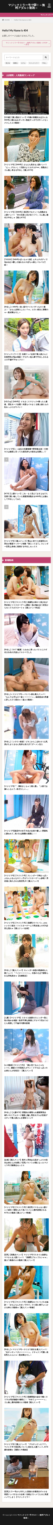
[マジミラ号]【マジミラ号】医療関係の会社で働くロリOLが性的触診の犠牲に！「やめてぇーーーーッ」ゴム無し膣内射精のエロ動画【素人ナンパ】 (26, 1399)
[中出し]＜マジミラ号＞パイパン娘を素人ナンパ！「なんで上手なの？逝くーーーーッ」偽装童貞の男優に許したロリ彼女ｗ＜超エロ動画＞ (26, 697)
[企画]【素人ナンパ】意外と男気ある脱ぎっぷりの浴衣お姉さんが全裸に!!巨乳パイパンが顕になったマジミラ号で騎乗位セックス (26, 1162)
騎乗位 (15, 63)
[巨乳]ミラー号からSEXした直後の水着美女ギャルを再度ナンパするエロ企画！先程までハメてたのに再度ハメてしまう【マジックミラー (26, 1494)
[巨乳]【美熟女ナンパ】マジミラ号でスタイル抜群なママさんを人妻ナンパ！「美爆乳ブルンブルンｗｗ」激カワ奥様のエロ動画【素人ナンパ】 (26, 1257)
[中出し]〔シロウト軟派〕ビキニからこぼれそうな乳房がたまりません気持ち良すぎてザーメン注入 (26, 743)
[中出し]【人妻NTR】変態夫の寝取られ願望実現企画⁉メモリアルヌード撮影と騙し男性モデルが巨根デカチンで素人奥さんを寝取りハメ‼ (25, 1115)
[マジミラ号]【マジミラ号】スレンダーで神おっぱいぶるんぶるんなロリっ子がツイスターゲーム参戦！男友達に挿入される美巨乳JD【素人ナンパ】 (26, 878)
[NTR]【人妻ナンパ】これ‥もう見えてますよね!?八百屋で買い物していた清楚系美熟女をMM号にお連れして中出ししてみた (26, 496)
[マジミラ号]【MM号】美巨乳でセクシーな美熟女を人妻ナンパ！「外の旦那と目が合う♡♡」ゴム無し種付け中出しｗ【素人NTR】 (26, 215)
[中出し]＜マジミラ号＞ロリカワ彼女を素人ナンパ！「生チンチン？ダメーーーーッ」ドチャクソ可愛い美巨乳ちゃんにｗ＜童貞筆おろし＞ (26, 1352)
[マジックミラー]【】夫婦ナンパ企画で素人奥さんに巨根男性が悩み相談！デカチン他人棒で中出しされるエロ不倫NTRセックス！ (26, 357)
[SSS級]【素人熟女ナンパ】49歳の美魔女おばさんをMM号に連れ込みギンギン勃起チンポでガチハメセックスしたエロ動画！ (26, 120)
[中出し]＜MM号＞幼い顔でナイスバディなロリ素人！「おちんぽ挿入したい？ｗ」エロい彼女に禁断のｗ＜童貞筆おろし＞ (26, 309)
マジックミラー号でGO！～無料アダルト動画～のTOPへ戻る (26, 43)
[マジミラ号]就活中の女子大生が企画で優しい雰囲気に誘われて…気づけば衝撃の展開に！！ (26, 832)
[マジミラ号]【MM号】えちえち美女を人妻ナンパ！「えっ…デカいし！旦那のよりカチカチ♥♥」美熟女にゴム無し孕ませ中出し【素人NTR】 (26, 167)
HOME (7, 20)
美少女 (8, 63)
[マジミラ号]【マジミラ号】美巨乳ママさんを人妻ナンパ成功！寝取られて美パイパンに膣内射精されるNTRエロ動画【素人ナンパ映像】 (26, 1210)
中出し (44, 63)
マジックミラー (34, 63)
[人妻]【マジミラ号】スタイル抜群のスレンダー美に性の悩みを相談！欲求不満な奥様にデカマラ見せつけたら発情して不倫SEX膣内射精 (26, 1020)
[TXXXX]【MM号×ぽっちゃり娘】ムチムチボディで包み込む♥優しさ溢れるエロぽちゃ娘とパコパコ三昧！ (25, 262)
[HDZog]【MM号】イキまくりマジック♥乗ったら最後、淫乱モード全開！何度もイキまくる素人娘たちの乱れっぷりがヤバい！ (26, 404)
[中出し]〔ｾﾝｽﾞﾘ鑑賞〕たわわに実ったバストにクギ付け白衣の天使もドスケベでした (25, 650)
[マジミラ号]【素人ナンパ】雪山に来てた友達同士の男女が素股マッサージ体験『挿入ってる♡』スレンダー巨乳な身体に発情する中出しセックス (26, 544)
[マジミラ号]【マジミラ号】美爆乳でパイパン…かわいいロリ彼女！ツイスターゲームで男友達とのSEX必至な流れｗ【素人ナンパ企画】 (26, 925)
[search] (46, 57)
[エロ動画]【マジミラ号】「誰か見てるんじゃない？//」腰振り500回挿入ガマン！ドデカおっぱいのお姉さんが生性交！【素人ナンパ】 (25, 1068)
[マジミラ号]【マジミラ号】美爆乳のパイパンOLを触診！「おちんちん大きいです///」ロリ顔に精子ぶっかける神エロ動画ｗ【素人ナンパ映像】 (26, 1305)
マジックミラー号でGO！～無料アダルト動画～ (26, 6)
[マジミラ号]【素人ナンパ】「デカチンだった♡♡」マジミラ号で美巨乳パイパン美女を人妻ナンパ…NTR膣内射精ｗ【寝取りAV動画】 (26, 1447)
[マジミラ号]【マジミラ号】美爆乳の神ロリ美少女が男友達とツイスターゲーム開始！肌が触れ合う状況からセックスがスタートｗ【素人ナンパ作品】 (26, 605)
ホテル (23, 63)
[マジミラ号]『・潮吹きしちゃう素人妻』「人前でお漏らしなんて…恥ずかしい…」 (26, 787)
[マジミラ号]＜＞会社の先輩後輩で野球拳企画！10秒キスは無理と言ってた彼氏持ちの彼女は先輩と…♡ (26, 450)
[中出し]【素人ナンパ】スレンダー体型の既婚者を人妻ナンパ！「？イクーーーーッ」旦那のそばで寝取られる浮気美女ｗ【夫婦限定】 (26, 973)
